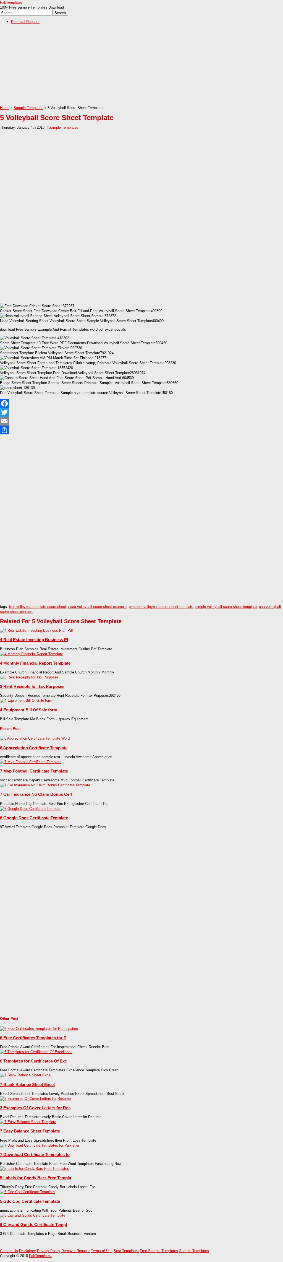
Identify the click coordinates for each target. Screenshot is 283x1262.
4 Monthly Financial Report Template (35, 663)
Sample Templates (28, 108)
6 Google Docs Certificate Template (34, 817)
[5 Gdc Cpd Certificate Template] (27, 1192)
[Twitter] (141, 412)
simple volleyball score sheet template (226, 607)
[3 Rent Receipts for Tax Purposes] (29, 677)
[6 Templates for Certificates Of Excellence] (36, 1052)
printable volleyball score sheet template (161, 607)
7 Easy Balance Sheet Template (30, 1131)
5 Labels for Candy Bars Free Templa (35, 1177)
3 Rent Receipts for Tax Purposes (32, 686)
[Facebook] (141, 403)
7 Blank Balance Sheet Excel (27, 1084)
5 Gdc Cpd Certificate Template (30, 1201)
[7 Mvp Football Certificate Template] (30, 762)
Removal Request (25, 22)
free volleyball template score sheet (37, 607)
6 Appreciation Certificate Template (33, 747)
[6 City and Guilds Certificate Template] (32, 1215)
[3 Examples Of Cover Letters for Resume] (35, 1099)
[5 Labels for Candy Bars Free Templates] (34, 1169)
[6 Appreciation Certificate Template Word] (35, 738)
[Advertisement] (141, 66)
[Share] (141, 430)
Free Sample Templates (159, 1251)
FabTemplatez (11, 2)
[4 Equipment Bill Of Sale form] (26, 700)
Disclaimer (27, 1251)
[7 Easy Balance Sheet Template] (28, 1122)
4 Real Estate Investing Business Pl (34, 639)
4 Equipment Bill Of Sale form (28, 710)
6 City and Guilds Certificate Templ (33, 1224)
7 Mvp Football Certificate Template (34, 771)
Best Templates (126, 1251)
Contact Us (9, 1251)
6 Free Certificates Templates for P (33, 1037)
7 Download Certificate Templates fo (35, 1154)
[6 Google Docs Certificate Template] (30, 809)
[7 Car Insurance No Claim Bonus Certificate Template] (45, 785)
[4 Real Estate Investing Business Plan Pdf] (36, 630)
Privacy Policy (48, 1251)
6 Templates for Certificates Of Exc (33, 1061)
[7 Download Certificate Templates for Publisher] (39, 1145)
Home (4, 108)
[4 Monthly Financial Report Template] (31, 654)
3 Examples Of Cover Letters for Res (35, 1107)
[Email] (141, 421)
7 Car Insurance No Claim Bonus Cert (36, 794)
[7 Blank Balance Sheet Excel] (25, 1075)
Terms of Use (101, 1251)
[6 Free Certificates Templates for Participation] (39, 1029)
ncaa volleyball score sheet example (97, 607)
